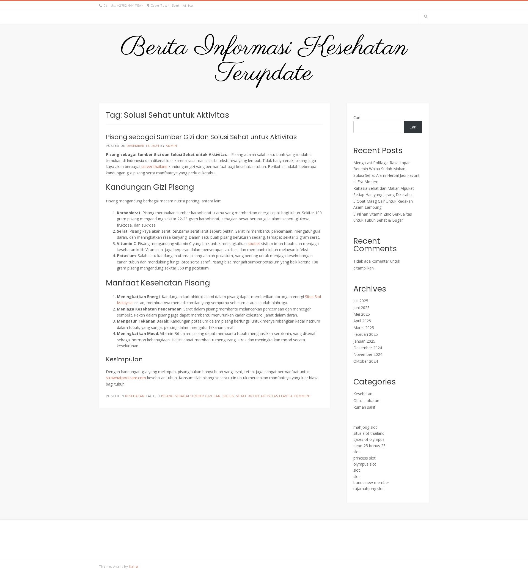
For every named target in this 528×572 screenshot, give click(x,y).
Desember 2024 (367, 347)
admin (171, 146)
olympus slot (364, 464)
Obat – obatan (366, 400)
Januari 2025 (364, 341)
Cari (356, 117)
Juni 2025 (361, 307)
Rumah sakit (364, 407)
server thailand (154, 166)
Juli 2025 (360, 300)
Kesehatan (135, 396)
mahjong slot (365, 427)
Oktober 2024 (365, 361)
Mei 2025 (361, 314)
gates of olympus (368, 439)
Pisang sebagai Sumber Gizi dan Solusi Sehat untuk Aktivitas (201, 137)
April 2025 (362, 320)
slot (356, 451)
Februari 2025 (365, 334)
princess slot (364, 458)
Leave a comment (295, 396)
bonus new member (371, 482)
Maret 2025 (363, 327)
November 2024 (367, 354)
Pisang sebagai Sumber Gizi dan (191, 396)
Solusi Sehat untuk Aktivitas (250, 396)
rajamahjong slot (368, 488)
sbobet (254, 243)
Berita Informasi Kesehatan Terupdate (264, 61)
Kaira (133, 566)
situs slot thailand (368, 433)
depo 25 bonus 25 (369, 445)
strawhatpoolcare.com (126, 377)
